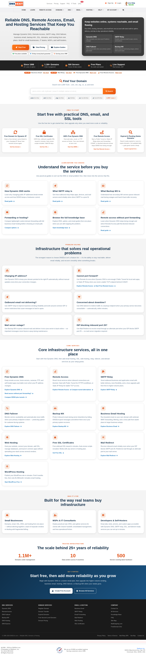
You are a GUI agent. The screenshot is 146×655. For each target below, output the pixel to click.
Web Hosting (79, 620)
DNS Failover (6, 614)
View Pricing (40, 47)
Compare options (11, 228)
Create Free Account (62, 591)
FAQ (68, 3)
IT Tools (73, 3)
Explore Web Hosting (12, 455)
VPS (80, 3)
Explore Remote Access (85, 286)
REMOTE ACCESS (45, 10)
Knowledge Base (116, 614)
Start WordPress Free (12, 482)
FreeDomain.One (116, 626)
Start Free (22, 47)
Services (49, 3)
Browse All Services (86, 591)
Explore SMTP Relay (108, 389)
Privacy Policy (101, 635)
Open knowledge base (60, 228)
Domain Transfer (43, 611)
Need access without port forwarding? (18, 393)
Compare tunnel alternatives (81, 389)
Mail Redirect (79, 617)
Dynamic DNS (6, 608)
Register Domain (43, 608)
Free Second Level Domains (47, 617)
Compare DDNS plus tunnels (15, 397)
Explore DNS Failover (12, 426)
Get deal (46, 72)
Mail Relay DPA (123, 635)
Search (110, 91)
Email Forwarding (80, 614)
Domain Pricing (43, 620)
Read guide (9, 201)
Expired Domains (43, 614)
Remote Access (7, 611)
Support (62, 3)
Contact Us (114, 608)
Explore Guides (59, 47)
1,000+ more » (111, 98)
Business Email (79, 608)
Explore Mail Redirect (108, 455)
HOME (24, 10)
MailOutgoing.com (116, 623)
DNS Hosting (6, 620)
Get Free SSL (57, 453)
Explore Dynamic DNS (12, 389)
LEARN (32, 10)
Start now (93, 72)
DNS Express (6, 623)
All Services (114, 611)
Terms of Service (112, 635)
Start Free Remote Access (105, 286)
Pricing (56, 3)
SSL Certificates (80, 623)
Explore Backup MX (59, 426)
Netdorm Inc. (141, 648)
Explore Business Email (109, 426)
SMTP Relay (78, 611)
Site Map (114, 620)
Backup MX (5, 617)
